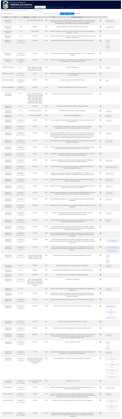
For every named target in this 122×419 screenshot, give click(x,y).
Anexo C (107, 348)
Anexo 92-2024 (109, 193)
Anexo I (107, 41)
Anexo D (107, 345)
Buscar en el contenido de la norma (51, 13)
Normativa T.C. (40, 7)
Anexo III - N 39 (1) (109, 173)
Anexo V (112, 370)
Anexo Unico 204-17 (110, 27)
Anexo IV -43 (108, 335)
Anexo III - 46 (108, 213)
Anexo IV (108, 49)
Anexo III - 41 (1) (109, 186)
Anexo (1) (108, 67)
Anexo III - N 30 (109, 141)
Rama (2, 10)
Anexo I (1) (112, 406)
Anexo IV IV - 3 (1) (110, 317)
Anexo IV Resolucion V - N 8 (111, 409)
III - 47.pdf (108, 220)
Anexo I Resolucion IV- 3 (110, 306)
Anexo (107, 80)
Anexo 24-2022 (109, 160)
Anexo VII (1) (112, 377)
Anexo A (110, 314)
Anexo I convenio (112, 247)
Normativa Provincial (73, 7)
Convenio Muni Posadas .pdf (111, 167)
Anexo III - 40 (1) (109, 180)
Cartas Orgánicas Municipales (56, 7)
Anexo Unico (108, 111)
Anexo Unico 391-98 (110, 21)
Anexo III (107, 46)
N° (26, 10)
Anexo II (107, 258)
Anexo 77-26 (108, 352)
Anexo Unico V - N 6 (110, 387)
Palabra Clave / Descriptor (6, 13)
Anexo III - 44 (108, 199)
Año (37, 10)
